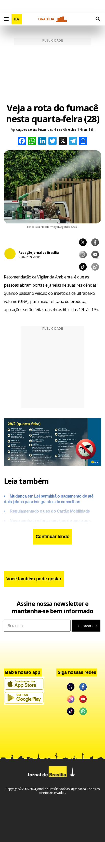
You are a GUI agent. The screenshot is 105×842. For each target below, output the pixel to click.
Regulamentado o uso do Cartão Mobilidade (50, 511)
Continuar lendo (53, 536)
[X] (63, 141)
